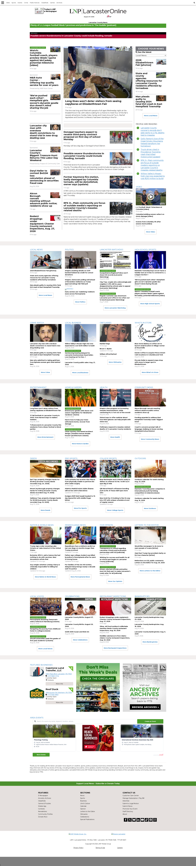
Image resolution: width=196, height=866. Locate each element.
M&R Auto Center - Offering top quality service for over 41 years (44, 81)
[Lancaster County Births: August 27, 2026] (80, 606)
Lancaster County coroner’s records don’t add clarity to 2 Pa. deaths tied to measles (152, 131)
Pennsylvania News (75, 525)
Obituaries (105, 323)
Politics (69, 249)
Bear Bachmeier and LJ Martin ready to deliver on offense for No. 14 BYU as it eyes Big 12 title (115, 482)
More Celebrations (80, 640)
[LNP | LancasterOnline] (98, 11)
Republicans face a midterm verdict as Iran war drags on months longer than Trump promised (80, 548)
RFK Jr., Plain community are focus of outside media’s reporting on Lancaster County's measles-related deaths (84, 207)
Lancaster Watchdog (111, 249)
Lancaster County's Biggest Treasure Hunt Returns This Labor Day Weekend (44, 155)
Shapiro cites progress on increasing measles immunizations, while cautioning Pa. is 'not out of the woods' (115, 410)
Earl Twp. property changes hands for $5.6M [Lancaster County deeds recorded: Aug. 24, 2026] (45, 482)
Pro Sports (71, 458)
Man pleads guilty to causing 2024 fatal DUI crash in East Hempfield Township (149, 101)
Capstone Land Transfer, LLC (55, 669)
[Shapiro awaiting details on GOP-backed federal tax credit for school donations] (80, 260)
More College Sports (115, 510)
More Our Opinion (115, 581)
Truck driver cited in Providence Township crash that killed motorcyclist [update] (151, 153)
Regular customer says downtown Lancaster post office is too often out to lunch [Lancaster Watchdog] (115, 298)
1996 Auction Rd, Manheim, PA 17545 (59, 692)
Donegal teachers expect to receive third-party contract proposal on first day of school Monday (82, 136)
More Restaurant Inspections (115, 648)
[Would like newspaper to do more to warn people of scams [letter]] (150, 535)
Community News (144, 387)
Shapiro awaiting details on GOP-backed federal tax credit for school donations (79, 273)
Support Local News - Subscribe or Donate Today (98, 783)
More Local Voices (45, 649)
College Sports (108, 458)
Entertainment (38, 387)
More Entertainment (45, 437)
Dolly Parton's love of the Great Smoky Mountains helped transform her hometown (152, 142)
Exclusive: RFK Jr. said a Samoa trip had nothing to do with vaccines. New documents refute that (45, 557)
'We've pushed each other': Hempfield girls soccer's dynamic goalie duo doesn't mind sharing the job (44, 101)
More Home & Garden (80, 444)
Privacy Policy (78, 848)
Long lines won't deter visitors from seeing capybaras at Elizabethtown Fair (93, 102)
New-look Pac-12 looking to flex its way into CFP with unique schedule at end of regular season (115, 500)
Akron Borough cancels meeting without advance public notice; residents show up (43, 199)
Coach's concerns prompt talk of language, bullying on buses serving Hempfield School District (149, 429)
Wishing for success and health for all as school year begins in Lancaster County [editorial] (114, 559)
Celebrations (72, 596)
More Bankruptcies (150, 642)
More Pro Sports (80, 508)
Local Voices (37, 596)
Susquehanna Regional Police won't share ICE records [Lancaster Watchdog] (114, 275)
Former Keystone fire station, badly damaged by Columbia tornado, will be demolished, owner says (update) (81, 181)
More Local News (150, 116)
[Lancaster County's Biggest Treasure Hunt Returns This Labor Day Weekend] (55, 149)
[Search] (194, 2)
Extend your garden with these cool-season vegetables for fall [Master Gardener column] (79, 413)
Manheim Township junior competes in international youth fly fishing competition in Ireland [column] (150, 491)
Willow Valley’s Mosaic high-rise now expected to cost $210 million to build (153, 176)
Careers (120, 848)
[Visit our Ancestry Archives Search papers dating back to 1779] (144, 687)
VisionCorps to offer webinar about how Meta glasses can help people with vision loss (115, 420)
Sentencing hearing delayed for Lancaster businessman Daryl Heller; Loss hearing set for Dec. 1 (79, 355)
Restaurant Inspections (113, 596)
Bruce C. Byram (106, 349)
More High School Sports (150, 304)
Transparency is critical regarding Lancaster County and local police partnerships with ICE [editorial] (113, 550)
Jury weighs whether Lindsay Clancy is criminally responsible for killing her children (45, 567)
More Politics (80, 302)
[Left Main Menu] (2, 2)
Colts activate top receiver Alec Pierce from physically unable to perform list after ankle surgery (80, 482)
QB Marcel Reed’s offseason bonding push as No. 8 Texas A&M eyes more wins (114, 491)
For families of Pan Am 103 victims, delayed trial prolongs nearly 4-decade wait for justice (80, 567)
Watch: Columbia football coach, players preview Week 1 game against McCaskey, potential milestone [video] (43, 58)
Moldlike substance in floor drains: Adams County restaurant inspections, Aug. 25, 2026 (115, 638)
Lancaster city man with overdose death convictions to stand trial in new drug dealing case (44, 131)
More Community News (150, 439)
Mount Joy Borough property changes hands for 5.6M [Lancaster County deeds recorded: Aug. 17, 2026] (45, 491)
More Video (150, 232)
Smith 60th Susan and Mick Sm (77, 632)
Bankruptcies (142, 596)
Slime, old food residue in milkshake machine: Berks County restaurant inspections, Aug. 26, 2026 (114, 628)
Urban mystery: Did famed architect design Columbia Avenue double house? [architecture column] (79, 434)
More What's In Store (150, 372)
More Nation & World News (45, 577)
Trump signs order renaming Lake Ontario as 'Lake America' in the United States (45, 548)
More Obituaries (115, 362)
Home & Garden (73, 387)
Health (103, 387)
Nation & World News (42, 525)
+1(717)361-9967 (53, 695)
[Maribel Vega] (115, 333)
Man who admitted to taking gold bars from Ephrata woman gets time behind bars (45, 362)
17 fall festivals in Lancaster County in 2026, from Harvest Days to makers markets (45, 417)
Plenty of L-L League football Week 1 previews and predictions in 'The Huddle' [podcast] (73, 25)
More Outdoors (150, 508)
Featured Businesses (41, 665)
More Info (59, 684)
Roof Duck (52, 689)
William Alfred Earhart (108, 354)
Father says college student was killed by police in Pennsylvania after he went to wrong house (80, 557)
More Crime (45, 372)
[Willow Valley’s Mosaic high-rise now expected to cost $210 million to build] (80, 333)
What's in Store (143, 323)
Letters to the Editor (147, 525)
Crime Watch (37, 323)
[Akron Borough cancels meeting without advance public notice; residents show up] (55, 195)
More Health (115, 437)
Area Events (36, 718)
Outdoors (140, 458)
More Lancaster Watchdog (115, 308)
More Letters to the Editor (150, 571)
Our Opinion (106, 525)
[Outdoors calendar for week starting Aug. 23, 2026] (150, 469)
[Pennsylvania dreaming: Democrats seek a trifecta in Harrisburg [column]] (45, 606)
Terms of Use (100, 848)
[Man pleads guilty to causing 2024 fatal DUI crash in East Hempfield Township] (161, 98)
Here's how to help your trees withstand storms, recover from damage (77, 422)
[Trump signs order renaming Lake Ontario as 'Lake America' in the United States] (45, 535)
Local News (36, 249)
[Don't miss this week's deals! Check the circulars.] (98, 687)
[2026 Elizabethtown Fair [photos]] (161, 62)
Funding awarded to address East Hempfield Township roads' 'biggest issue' (149, 420)
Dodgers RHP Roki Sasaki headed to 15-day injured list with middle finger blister (80, 498)
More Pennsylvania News (80, 577)
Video (139, 187)
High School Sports (145, 249)
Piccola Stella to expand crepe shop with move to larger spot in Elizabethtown (149, 362)
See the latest (144, 52)
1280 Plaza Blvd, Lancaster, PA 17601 (59, 674)
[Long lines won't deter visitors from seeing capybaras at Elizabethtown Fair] (98, 72)
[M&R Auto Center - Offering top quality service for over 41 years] (55, 77)
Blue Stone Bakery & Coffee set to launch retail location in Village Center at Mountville (150, 346)
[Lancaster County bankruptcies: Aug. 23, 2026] (150, 606)
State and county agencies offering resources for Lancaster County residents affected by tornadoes (149, 81)
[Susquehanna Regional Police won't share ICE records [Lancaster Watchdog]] (115, 260)
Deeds (33, 458)
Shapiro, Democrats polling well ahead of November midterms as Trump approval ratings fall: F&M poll (80, 282)
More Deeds (45, 510)
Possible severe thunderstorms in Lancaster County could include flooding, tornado (71, 36)
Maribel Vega (105, 344)
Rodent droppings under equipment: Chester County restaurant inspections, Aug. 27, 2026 (42, 223)
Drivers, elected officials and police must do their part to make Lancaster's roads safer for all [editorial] (115, 571)
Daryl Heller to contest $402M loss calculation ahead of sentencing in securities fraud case (44, 176)
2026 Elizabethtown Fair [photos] (144, 62)
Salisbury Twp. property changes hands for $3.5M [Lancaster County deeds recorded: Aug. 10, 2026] (45, 500)
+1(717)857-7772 (53, 676)
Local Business (73, 323)
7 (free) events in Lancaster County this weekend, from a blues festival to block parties (45, 427)
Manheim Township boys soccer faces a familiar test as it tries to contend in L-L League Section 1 (150, 273)
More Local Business (80, 373)
